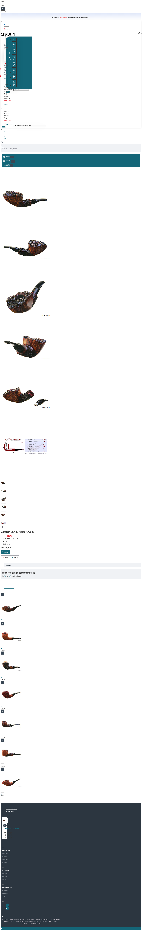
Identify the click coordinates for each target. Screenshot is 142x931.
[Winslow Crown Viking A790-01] (11, 607)
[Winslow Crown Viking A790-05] (5, 820)
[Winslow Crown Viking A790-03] (11, 665)
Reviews (8, 565)
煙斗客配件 (14, 71)
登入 (5, 576)
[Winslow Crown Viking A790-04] (11, 694)
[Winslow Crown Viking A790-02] (11, 636)
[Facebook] (7, 905)
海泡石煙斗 (14, 58)
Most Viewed (10, 811)
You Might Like (9, 588)
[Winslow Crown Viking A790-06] (11, 723)
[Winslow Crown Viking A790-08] (11, 781)
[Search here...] (5, 38)
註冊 (10, 576)
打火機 (14, 76)
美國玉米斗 (14, 64)
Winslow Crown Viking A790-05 (9, 148)
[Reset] (3, 9)
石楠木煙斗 (14, 51)
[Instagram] (7, 908)
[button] (5, 557)
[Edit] (1, 108)
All (13, 39)
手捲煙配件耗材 (14, 83)
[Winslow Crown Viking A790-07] (11, 752)
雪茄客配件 (14, 45)
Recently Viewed (11, 809)
